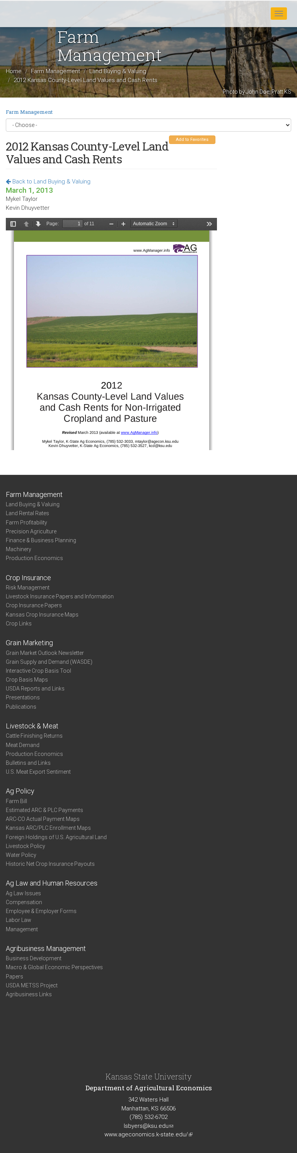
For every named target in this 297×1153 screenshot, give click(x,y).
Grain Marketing (29, 643)
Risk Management (28, 587)
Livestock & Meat (32, 726)
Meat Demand (22, 745)
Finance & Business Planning (41, 540)
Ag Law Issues (23, 893)
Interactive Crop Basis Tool (38, 671)
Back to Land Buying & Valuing (50, 181)
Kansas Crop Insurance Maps (42, 615)
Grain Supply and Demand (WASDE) (49, 662)
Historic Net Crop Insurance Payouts (50, 864)
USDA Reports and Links (35, 688)
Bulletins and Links (28, 763)
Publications (21, 707)
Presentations (23, 697)
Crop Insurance (28, 578)
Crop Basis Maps (27, 680)
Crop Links (19, 623)
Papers (14, 976)
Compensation (24, 902)
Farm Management (55, 71)
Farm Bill (16, 801)
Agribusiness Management (46, 948)
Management (22, 929)
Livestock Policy (25, 846)
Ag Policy (20, 791)
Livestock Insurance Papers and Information (60, 596)
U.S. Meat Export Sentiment (38, 772)
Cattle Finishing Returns (34, 736)
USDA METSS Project (32, 985)
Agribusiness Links (29, 994)
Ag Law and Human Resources (51, 883)
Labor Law (18, 920)
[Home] (30, 13)
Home (14, 71)
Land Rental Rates (27, 513)
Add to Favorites (192, 139)
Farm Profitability (26, 522)
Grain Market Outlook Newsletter (45, 653)
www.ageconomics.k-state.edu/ (148, 1134)
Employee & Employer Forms (41, 911)
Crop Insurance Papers (34, 605)
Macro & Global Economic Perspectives (54, 967)
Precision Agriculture (31, 531)
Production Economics (34, 558)
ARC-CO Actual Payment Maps (43, 819)
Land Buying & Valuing (117, 71)
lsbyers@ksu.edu (148, 1125)
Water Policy (21, 855)
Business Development (33, 958)
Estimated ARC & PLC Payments (44, 810)
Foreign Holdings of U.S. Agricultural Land (56, 837)
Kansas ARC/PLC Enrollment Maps (48, 828)
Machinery (18, 549)
